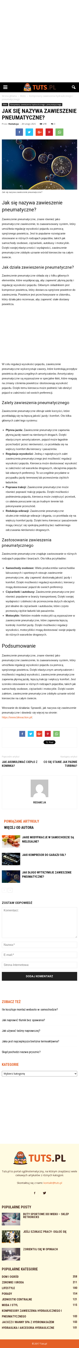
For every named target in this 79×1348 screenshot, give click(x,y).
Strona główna (9, 96)
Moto (5, 104)
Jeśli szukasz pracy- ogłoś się (45, 1231)
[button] (74, 87)
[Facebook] (34, 1193)
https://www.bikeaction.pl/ (17, 717)
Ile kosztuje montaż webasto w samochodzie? (30, 1009)
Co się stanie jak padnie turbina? (60, 764)
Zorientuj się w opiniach (40, 1249)
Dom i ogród (10, 1276)
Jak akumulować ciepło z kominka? (19, 764)
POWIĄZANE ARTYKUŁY (21, 821)
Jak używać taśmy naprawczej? (21, 1031)
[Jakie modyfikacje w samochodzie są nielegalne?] (11, 841)
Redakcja (13, 123)
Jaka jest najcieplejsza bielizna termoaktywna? (30, 1041)
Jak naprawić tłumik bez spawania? (23, 1020)
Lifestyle (8, 1288)
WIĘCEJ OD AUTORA (19, 827)
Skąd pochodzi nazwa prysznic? (21, 1052)
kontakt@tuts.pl (53, 1183)
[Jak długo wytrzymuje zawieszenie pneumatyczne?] (11, 876)
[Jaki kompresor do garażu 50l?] (11, 859)
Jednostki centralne (17, 1299)
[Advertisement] (39, 41)
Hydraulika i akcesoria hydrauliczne (28, 1328)
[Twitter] (44, 1193)
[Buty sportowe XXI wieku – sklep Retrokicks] (11, 1219)
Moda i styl (10, 1305)
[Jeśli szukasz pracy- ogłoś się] (11, 1236)
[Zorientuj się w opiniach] (11, 1254)
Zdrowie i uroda (13, 1282)
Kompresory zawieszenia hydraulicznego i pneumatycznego (35, 104)
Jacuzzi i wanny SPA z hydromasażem (28, 1322)
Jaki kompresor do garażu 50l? (44, 855)
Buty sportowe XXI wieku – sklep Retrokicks (46, 1215)
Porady (7, 1293)
